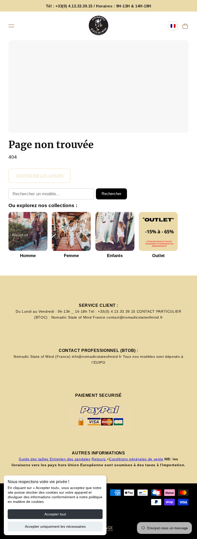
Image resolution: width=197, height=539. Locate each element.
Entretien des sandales (70, 459)
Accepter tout (55, 514)
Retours (99, 459)
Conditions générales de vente (136, 459)
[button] (11, 25)
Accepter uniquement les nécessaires (55, 526)
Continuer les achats (39, 176)
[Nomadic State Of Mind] (98, 26)
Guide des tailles (34, 459)
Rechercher (111, 193)
